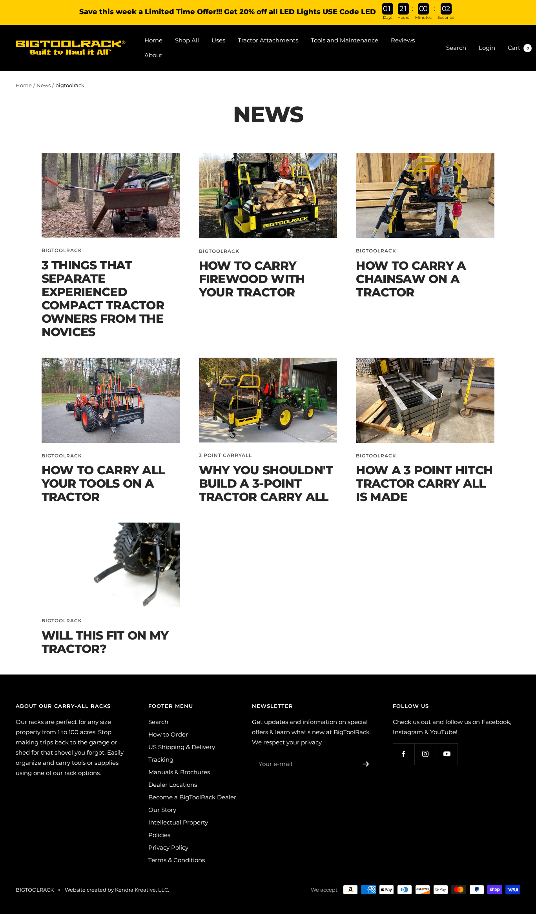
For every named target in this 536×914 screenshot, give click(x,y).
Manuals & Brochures (179, 772)
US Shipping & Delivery (181, 747)
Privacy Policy (168, 847)
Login (487, 47)
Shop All (187, 40)
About (153, 55)
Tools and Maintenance (344, 40)
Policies (159, 835)
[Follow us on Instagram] (425, 754)
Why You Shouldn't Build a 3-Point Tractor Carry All (266, 483)
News (43, 85)
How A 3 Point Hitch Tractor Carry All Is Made (424, 483)
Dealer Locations (172, 784)
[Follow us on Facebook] (403, 754)
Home (153, 40)
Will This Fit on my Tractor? (105, 642)
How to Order (168, 734)
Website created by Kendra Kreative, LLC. (117, 890)
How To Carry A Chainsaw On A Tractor (411, 279)
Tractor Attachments (268, 40)
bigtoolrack (62, 250)
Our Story (162, 809)
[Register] (366, 764)
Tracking (160, 759)
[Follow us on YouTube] (447, 754)
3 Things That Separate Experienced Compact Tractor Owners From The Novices (103, 298)
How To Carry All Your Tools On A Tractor (103, 483)
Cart (518, 47)
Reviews (403, 40)
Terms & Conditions (176, 860)
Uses (218, 40)
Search (456, 47)
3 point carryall (225, 455)
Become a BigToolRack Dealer (192, 797)
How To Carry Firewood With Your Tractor (252, 279)
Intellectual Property (178, 822)
